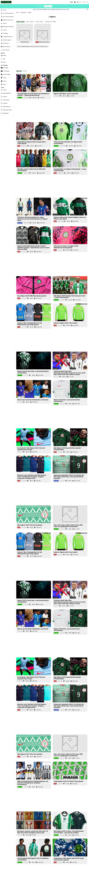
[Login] (75, 2)
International (23, 12)
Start (17, 12)
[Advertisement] (51, 59)
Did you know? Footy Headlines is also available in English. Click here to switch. (51, 9)
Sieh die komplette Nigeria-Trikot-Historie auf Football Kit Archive (32, 46)
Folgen (71, 2)
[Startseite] (6, 2)
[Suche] (84, 2)
